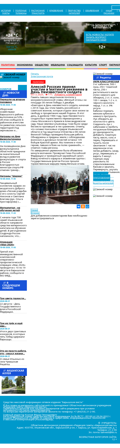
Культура (91, 64)
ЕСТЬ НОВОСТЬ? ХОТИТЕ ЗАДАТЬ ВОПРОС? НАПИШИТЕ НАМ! (100, 37)
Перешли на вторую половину (12, 101)
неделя (12, 48)
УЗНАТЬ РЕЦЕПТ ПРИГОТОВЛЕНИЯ (101, 176)
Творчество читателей (74, 12)
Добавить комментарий (68, 94)
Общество (42, 64)
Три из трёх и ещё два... (11, 324)
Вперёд (35, 212)
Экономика (25, 64)
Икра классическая (106, 81)
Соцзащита (75, 64)
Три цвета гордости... (13, 298)
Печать (35, 73)
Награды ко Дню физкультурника (10, 138)
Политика (8, 64)
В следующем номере (10, 294)
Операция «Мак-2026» (7, 243)
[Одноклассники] (83, 206)
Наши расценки (109, 12)
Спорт (103, 64)
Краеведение (56, 10)
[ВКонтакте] (78, 206)
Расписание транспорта (38, 12)
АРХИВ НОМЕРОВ (7, 87)
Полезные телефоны (21, 12)
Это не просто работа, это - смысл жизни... (13, 352)
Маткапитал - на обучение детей (10, 209)
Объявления (92, 10)
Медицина (58, 64)
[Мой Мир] (87, 206)
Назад (34, 209)
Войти (115, 2)
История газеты (6, 12)
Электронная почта (42, 76)
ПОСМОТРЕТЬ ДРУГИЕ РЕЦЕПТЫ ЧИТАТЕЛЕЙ (103, 182)
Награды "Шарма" (11, 175)
